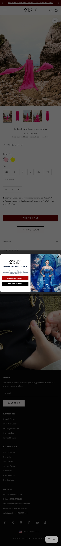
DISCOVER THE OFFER (15, 278)
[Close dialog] (58, 257)
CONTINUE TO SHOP (15, 284)
